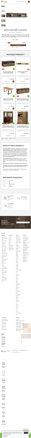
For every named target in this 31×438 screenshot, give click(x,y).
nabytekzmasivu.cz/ (11, 352)
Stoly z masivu (3, 249)
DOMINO (17, 265)
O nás (3, 346)
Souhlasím (26, 432)
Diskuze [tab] (14, 138)
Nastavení (5, 436)
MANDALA (17, 245)
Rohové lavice (4, 243)
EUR (24, 1)
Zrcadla (3, 276)
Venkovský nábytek (4, 329)
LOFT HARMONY (18, 313)
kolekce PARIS (18, 148)
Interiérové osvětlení (4, 279)
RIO (16, 258)
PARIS (8, 34)
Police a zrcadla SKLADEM (25, 258)
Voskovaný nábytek (4, 319)
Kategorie (18, 317)
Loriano (17, 304)
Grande (17, 262)
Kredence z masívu (4, 270)
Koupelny (10, 236)
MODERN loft (18, 284)
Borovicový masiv (4, 326)
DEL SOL (17, 311)
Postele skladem (25, 236)
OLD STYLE (17, 274)
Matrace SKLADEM (25, 238)
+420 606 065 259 (23, 350)
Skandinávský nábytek (5, 320)
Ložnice (10, 242)
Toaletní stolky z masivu (4, 261)
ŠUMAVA (17, 254)
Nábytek (3, 235)
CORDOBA (17, 238)
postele (4, 150)
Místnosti (10, 235)
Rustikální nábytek (4, 323)
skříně (12, 149)
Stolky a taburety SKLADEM (25, 250)
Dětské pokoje (11, 246)
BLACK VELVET (18, 291)
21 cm (10, 181)
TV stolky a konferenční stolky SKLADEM (25, 260)
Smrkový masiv (4, 322)
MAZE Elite (17, 287)
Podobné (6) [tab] (6, 138)
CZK (23, 1)
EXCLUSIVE (17, 305)
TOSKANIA (17, 300)
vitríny (9, 149)
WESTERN (17, 295)
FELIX (16, 285)
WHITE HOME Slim (18, 242)
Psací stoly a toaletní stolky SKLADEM (26, 248)
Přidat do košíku (19, 45)
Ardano (17, 264)
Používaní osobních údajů (3, 344)
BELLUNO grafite (18, 294)
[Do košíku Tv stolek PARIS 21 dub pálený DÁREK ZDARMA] (13, 81)
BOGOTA (17, 261)
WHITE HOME (18, 241)
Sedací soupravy (4, 277)
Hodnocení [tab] (10, 138)
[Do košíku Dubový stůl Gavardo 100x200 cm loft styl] (13, 108)
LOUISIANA (17, 301)
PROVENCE (17, 236)
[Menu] (29, 2)
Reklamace (4, 341)
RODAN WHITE (18, 251)
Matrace (3, 265)
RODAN (17, 249)
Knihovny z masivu (4, 240)
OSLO (17, 281)
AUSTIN (17, 267)
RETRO (17, 277)
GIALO (17, 271)
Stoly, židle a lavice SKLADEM (25, 240)
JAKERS (17, 255)
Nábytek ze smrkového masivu (20, 329)
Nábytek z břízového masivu (20, 327)
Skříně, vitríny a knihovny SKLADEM (25, 253)
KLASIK (17, 288)
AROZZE (17, 282)
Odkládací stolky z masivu (4, 257)
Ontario (17, 307)
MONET (17, 278)
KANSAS (17, 275)
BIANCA (17, 290)
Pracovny (10, 241)
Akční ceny (17, 319)
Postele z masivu (4, 246)
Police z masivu (11, 180)
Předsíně (10, 239)
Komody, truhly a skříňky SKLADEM (25, 245)
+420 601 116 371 (15, 350)
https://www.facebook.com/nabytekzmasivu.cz (27, 350)
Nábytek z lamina (18, 330)
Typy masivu (4, 317)
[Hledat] (27, 2)
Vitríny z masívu (4, 242)
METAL (17, 292)
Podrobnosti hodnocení (19, 32)
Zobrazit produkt (7, 81)
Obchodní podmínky (3, 337)
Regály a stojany (4, 250)
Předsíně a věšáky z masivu (4, 269)
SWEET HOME (18, 246)
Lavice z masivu (4, 252)
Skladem (24, 235)
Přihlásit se (19, 218)
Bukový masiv (3, 327)
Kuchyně (10, 238)
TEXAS (17, 308)
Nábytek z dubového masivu (20, 323)
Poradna (3, 339)
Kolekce (17, 235)
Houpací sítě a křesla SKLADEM (26, 255)
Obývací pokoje (11, 245)
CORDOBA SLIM (18, 239)
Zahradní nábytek (11, 249)
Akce (2, 281)
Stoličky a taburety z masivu (4, 273)
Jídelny (10, 244)
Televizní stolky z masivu (4, 264)
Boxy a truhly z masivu (5, 253)
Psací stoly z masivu (4, 255)
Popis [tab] (2, 138)
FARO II (17, 314)
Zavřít (6, 47)
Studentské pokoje (11, 248)
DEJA (16, 272)
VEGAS (17, 259)
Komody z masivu (4, 236)
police (6, 34)
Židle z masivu (4, 245)
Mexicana (17, 248)
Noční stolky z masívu (5, 259)
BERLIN (17, 297)
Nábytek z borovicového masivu (20, 320)
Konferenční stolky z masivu (4, 239)
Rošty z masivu (4, 280)
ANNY (17, 310)
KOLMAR (17, 298)
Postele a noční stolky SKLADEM (26, 243)
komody (6, 149)
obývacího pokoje (17, 149)
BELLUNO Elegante (18, 269)
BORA (17, 268)
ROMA (17, 252)
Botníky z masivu (4, 266)
